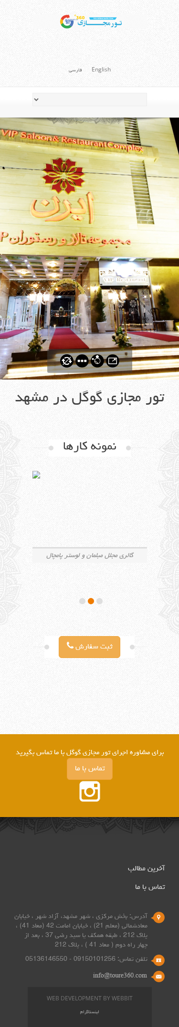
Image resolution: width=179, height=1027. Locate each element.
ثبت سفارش (93, 647)
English (101, 70)
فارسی (75, 70)
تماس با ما (90, 769)
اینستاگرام (89, 1012)
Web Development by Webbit (90, 999)
